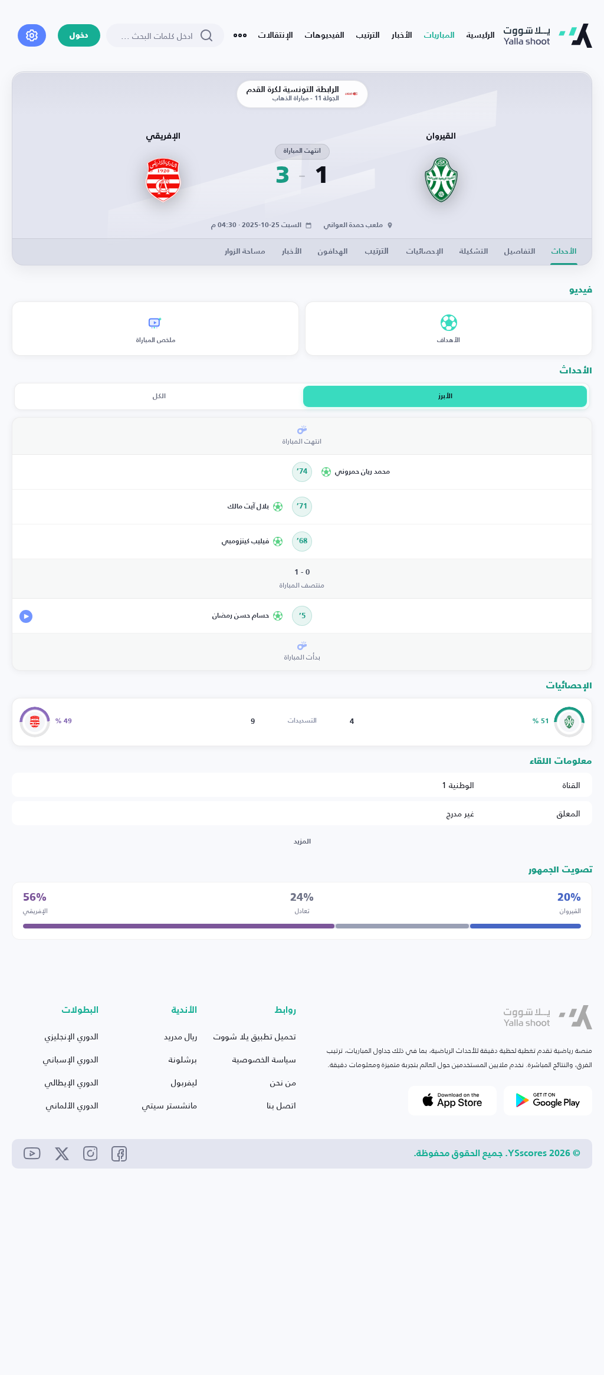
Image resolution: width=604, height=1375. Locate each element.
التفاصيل (519, 251)
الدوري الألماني (72, 1105)
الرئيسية (481, 35)
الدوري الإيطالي (72, 1082)
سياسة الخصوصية (264, 1059)
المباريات (439, 35)
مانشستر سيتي (169, 1105)
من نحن (283, 1082)
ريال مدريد (180, 1036)
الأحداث (564, 251)
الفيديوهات (324, 35)
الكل (159, 396)
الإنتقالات (275, 35)
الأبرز (445, 396)
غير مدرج (460, 813)
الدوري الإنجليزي (72, 1036)
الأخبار (402, 35)
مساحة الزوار (245, 251)
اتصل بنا (281, 1105)
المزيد (302, 841)
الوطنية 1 (458, 785)
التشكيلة (473, 251)
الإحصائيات (424, 251)
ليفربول (184, 1082)
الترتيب (368, 35)
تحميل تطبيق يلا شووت (255, 1036)
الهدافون (332, 251)
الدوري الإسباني (71, 1059)
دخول (79, 36)
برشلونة (183, 1059)
